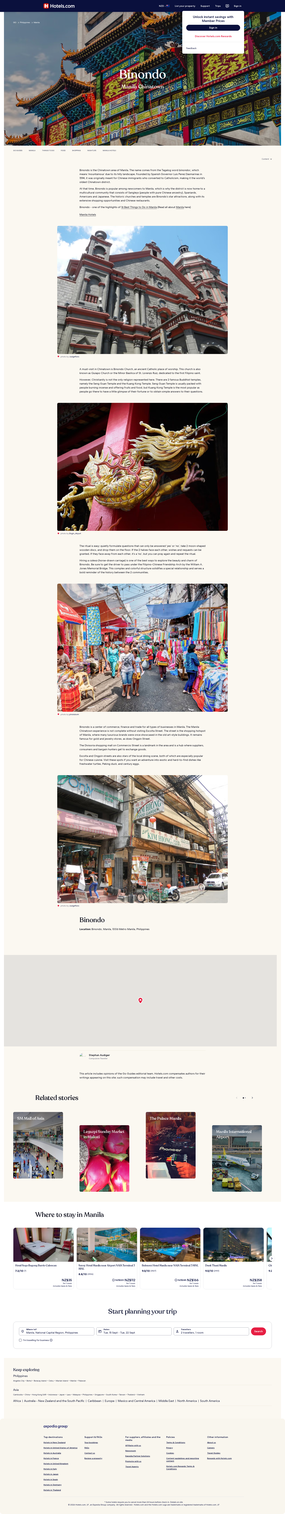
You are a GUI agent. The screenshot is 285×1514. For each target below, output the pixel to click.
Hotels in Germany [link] (53, 1484)
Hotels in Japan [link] (51, 1474)
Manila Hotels (109, 150)
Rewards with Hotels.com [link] (219, 1458)
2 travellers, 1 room (192, 1332)
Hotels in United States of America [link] (60, 1447)
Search (258, 1331)
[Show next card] (271, 1258)
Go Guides (17, 150)
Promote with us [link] (133, 1461)
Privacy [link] (169, 1447)
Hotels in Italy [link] (50, 1469)
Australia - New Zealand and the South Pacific (54, 1401)
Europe (109, 1401)
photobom (74, 714)
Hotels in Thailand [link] (52, 1490)
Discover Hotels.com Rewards (213, 36)
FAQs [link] (86, 1447)
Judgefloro (74, 356)
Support (205, 5)
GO (14, 22)
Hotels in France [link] (51, 1458)
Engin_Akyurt (75, 533)
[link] (213, 48)
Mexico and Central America (136, 1401)
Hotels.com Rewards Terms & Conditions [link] (180, 1467)
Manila (37, 22)
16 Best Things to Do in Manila (139, 207)
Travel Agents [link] (132, 1466)
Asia (16, 1390)
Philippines (25, 22)
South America (210, 1401)
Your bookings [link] (91, 1442)
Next (250, 1097)
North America (187, 1401)
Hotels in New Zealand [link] (54, 1442)
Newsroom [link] (130, 1450)
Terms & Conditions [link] (175, 1442)
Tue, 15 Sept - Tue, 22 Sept (119, 1332)
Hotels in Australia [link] (52, 1453)
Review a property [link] (93, 1458)
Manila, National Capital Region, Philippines (52, 1332)
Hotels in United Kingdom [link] (56, 1463)
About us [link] (211, 1442)
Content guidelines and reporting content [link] (182, 1459)
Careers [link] (211, 1447)
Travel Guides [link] (213, 1453)
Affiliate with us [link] (133, 1445)
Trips (218, 5)
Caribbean (94, 1401)
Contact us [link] (89, 1453)
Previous (237, 1097)
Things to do (48, 150)
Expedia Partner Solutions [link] (137, 1456)
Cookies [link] (170, 1453)
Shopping (76, 150)
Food (63, 150)
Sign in (237, 5)
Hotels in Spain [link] (51, 1479)
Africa (17, 1401)
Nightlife (91, 150)
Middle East (166, 1401)
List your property (185, 5)
